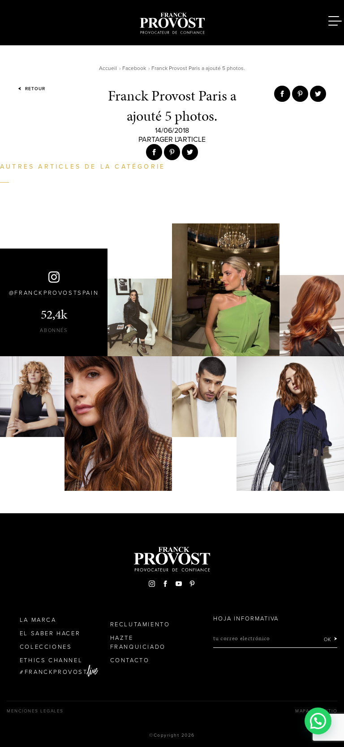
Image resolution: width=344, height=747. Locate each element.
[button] (318, 721)
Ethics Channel (51, 660)
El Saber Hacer (50, 633)
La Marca (38, 620)
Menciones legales (35, 711)
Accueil (108, 68)
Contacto (130, 660)
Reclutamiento (140, 624)
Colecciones (46, 647)
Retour (34, 89)
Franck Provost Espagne (172, 21)
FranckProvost (56, 672)
